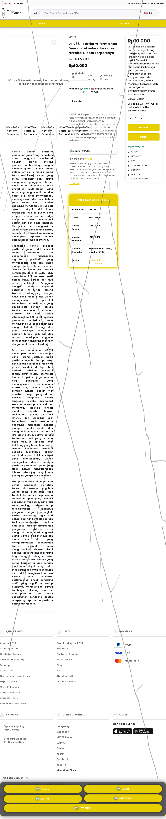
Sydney (61, 742)
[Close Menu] (3, 14)
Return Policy (64, 659)
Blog (59, 665)
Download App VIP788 (70, 643)
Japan (60, 753)
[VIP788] (16, 13)
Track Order (7, 670)
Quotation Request (11, 654)
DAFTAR (124, 23)
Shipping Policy (9, 681)
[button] (54, 42)
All (35, 13)
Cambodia (63, 759)
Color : (77, 101)
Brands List (63, 648)
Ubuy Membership (10, 692)
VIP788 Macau (65, 737)
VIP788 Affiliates (66, 681)
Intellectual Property (12, 659)
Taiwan (61, 748)
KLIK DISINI (74, 183)
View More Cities (67, 770)
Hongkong (63, 726)
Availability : (75, 90)
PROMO (45, 787)
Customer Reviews (67, 654)
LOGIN (41, 23)
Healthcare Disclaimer (13, 703)
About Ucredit (65, 676)
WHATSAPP (125, 798)
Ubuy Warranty (9, 698)
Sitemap (5, 665)
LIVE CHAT (85, 809)
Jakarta (61, 764)
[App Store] (123, 732)
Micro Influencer (9, 687)
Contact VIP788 (9, 648)
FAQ (59, 670)
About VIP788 (8, 643)
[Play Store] (143, 732)
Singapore (63, 731)
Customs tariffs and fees (15, 676)
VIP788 (16, 151)
